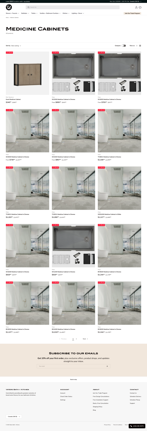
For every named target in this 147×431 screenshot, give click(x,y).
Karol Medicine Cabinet (13, 99)
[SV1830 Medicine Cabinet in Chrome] (119, 73)
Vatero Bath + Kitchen (14, 424)
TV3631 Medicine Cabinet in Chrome (17, 214)
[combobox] (73, 7)
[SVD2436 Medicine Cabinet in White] (119, 188)
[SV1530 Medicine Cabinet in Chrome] (73, 73)
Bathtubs (24, 13)
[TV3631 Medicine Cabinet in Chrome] (27, 188)
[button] (140, 7)
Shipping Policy (97, 407)
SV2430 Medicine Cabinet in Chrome (63, 157)
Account (62, 393)
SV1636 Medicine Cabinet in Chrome (17, 272)
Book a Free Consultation (100, 403)
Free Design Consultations (101, 396)
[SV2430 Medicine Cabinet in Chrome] (73, 130)
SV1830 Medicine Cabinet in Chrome (109, 99)
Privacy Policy (107, 424)
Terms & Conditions (117, 424)
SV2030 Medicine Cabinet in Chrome (17, 157)
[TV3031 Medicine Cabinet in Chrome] (73, 188)
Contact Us (133, 393)
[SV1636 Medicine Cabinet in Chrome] (27, 245)
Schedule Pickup (135, 400)
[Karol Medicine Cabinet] (27, 73)
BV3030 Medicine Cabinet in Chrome (17, 329)
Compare (118, 46)
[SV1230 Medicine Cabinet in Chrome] (73, 245)
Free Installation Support (100, 400)
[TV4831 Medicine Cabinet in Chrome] (119, 130)
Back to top (73, 379)
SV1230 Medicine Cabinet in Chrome (63, 272)
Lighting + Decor (77, 13)
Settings (62, 400)
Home (7, 17)
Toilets (33, 13)
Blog (94, 410)
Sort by (8, 46)
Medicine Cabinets (14, 17)
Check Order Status (66, 396)
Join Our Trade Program (100, 393)
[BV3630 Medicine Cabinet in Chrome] (119, 245)
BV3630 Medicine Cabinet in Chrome (109, 272)
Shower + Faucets (11, 13)
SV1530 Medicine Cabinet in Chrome (63, 99)
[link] (63, 339)
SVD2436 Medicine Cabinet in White (109, 214)
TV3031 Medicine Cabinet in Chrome (63, 214)
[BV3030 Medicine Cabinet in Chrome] (27, 303)
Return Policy (128, 424)
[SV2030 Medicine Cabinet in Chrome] (27, 130)
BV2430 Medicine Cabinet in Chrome (63, 329)
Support (132, 403)
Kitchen (65, 13)
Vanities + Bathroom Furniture (49, 13)
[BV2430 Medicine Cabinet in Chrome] (73, 303)
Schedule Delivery (135, 396)
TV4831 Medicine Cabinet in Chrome (109, 157)
